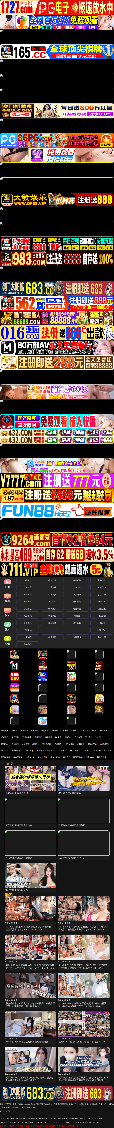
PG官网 (15, 730)
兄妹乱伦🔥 (42, 757)
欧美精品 (77, 580)
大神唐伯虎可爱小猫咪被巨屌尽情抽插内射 (26, 1041)
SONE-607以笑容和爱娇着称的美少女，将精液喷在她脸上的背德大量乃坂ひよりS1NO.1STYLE (82, 928)
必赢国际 (4, 737)
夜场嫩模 (25, 744)
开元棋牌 (24, 730)
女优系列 (52, 608)
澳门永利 (45, 730)
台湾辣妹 (28, 594)
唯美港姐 (77, 594)
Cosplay (77, 587)
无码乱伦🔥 (29, 750)
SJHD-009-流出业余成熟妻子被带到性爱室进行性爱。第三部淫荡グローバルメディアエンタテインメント (30, 967)
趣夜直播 (15, 744)
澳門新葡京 (69, 744)
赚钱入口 (66, 757)
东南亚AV (102, 594)
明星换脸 (52, 615)
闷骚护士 (102, 615)
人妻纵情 (77, 637)
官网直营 (34, 730)
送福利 (85, 730)
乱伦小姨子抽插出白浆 (16, 889)
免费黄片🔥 (16, 750)
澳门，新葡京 (74, 750)
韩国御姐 (52, 594)
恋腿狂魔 (102, 608)
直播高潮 (38, 737)
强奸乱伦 (52, 580)
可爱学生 (77, 608)
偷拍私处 (4, 744)
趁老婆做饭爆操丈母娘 (16, 793)
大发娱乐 (58, 744)
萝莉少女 (102, 580)
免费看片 (87, 750)
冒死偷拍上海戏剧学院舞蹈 (72, 825)
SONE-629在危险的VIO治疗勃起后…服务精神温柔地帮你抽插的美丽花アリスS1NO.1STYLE (82, 1005)
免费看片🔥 (92, 744)
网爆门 (102, 623)
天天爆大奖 (51, 750)
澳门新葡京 (47, 744)
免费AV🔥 (90, 757)
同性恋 (102, 630)
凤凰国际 (15, 737)
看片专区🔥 (55, 757)
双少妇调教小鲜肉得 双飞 (71, 857)
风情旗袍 (28, 615)
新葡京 (94, 730)
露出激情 (52, 623)
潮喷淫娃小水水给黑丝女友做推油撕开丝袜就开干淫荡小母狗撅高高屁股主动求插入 (30, 1005)
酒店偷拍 (68, 737)
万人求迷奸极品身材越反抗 (19, 857)
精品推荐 (28, 580)
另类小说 (28, 644)
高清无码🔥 (78, 757)
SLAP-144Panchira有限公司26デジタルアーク (81, 1041)
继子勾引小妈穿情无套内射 (19, 825)
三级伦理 (28, 587)
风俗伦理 (102, 637)
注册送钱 (64, 730)
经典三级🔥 (18, 757)
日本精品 (52, 587)
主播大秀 (78, 737)
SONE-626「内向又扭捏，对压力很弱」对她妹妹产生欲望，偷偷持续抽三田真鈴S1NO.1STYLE (82, 966)
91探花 (52, 601)
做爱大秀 (97, 750)
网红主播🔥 (102, 757)
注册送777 (75, 730)
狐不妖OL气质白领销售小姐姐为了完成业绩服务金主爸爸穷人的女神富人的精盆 (29, 1079)
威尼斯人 (4, 730)
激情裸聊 (4, 750)
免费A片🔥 (30, 757)
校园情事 (52, 637)
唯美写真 (77, 623)
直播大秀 (107, 750)
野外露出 (102, 601)
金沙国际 (62, 750)
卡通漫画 (28, 623)
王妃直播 (88, 737)
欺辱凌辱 (28, 601)
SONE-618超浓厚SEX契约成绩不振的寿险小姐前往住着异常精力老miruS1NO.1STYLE (29, 928)
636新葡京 (104, 744)
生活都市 (28, 637)
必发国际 (35, 744)
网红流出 (77, 601)
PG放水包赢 (26, 737)
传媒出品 (28, 630)
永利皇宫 (80, 744)
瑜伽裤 (77, 615)
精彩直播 (48, 737)
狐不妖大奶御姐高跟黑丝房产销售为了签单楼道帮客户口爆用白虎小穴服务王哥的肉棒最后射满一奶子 (83, 1080)
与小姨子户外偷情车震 (69, 793)
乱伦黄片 (99, 737)
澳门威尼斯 (5, 757)
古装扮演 (28, 608)
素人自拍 (102, 587)
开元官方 (40, 750)
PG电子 (55, 730)
